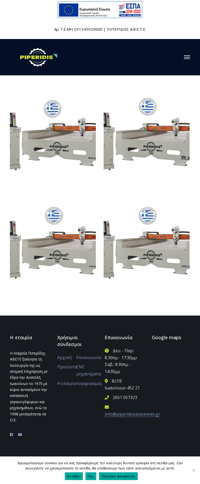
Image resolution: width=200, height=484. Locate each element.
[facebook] (11, 434)
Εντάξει (73, 476)
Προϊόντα (67, 367)
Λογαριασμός (89, 383)
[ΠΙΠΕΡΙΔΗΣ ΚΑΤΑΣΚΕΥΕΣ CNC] (39, 56)
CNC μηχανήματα (88, 370)
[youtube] (20, 434)
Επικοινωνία (88, 357)
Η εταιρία (66, 383)
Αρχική (64, 357)
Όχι (91, 476)
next (82, 103)
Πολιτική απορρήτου (118, 476)
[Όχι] (193, 470)
